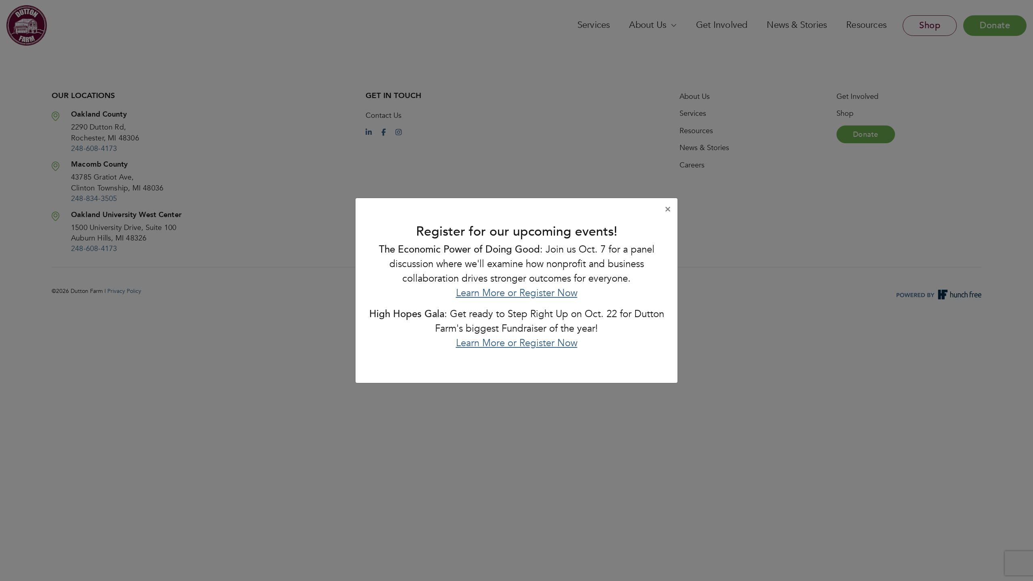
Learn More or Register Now (516, 293)
